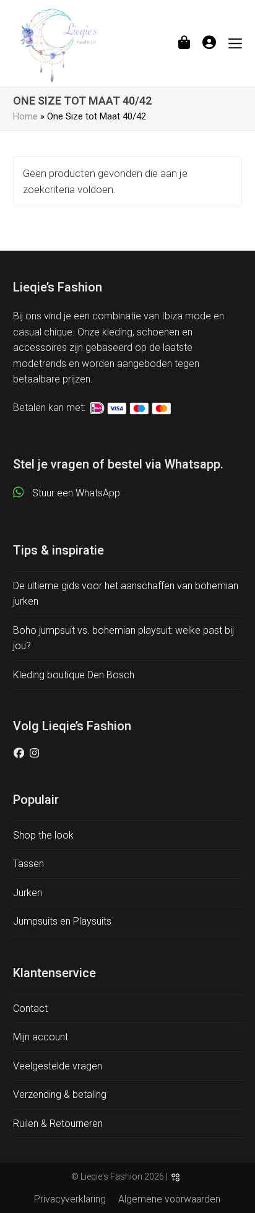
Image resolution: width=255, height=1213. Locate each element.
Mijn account (40, 1037)
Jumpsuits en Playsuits (62, 921)
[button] (184, 43)
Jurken (27, 893)
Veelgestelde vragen (57, 1066)
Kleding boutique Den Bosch (73, 675)
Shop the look (43, 835)
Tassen (28, 864)
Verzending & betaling (59, 1094)
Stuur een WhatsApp (76, 493)
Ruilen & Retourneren (58, 1123)
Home (25, 116)
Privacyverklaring (70, 1199)
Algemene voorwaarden (169, 1199)
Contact (30, 1008)
